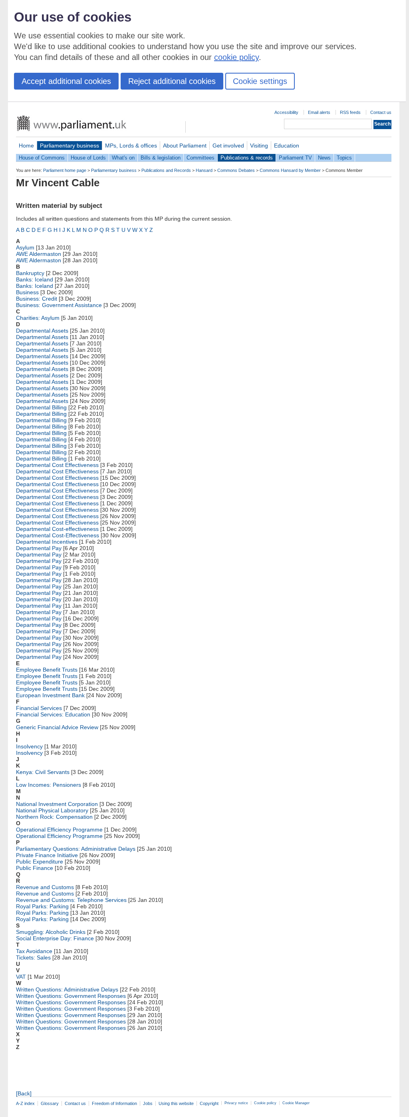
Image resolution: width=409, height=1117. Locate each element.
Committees (200, 158)
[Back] (24, 1093)
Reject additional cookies (172, 81)
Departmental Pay (39, 548)
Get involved (228, 145)
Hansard (204, 170)
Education (286, 145)
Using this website (176, 1103)
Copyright (209, 1103)
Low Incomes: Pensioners (48, 785)
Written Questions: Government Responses (71, 996)
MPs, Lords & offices (131, 145)
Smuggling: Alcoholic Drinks (50, 932)
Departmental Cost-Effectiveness (57, 535)
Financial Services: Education (53, 714)
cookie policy (236, 57)
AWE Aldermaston (38, 254)
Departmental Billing (41, 407)
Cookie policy (265, 1103)
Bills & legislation (161, 158)
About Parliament (184, 145)
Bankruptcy (30, 273)
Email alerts (319, 112)
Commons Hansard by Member (290, 170)
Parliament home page (64, 170)
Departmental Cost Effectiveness (57, 465)
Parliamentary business (69, 145)
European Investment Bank (50, 695)
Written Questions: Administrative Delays (67, 989)
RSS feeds (350, 112)
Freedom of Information (114, 1103)
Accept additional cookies (66, 81)
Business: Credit (36, 298)
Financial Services (39, 708)
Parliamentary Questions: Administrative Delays (75, 849)
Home (26, 145)
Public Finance (34, 868)
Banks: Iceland (34, 279)
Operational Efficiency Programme (59, 829)
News (324, 158)
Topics (344, 158)
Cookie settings (260, 81)
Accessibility (286, 112)
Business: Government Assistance (59, 305)
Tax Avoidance (34, 951)
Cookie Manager (296, 1103)
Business (27, 292)
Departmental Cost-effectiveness (57, 529)
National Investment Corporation (57, 804)
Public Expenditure (39, 861)
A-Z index (25, 1103)
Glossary (50, 1103)
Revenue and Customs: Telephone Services (71, 900)
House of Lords (88, 158)
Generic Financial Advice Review (57, 727)
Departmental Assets (42, 330)
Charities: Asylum (38, 318)
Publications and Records (166, 170)
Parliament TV (295, 158)
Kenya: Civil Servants (42, 772)
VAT (21, 976)
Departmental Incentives (46, 542)
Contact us (380, 112)
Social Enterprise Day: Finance (55, 938)
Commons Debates (236, 170)
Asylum (25, 247)
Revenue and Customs (45, 887)
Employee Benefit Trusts (46, 669)
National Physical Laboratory (52, 810)
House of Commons (42, 158)
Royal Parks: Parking (42, 906)
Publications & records (246, 158)
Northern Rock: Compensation (54, 817)
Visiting (259, 145)
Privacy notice (236, 1103)
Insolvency (29, 746)
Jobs (148, 1103)
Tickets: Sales (33, 957)
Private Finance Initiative (47, 855)
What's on (123, 158)
